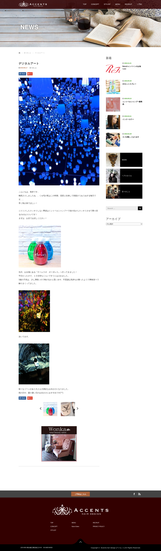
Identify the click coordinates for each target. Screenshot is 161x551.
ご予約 (139, 4)
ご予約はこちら (80, 494)
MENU (117, 4)
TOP (84, 4)
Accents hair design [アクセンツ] (113, 548)
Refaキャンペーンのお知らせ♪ (131, 67)
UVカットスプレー (129, 84)
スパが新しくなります (130, 137)
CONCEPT (95, 4)
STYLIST (107, 4)
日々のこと (33, 68)
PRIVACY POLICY (99, 526)
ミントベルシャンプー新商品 (132, 103)
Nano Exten (75, 526)
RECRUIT (128, 4)
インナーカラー (128, 119)
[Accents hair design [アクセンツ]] (33, 3)
